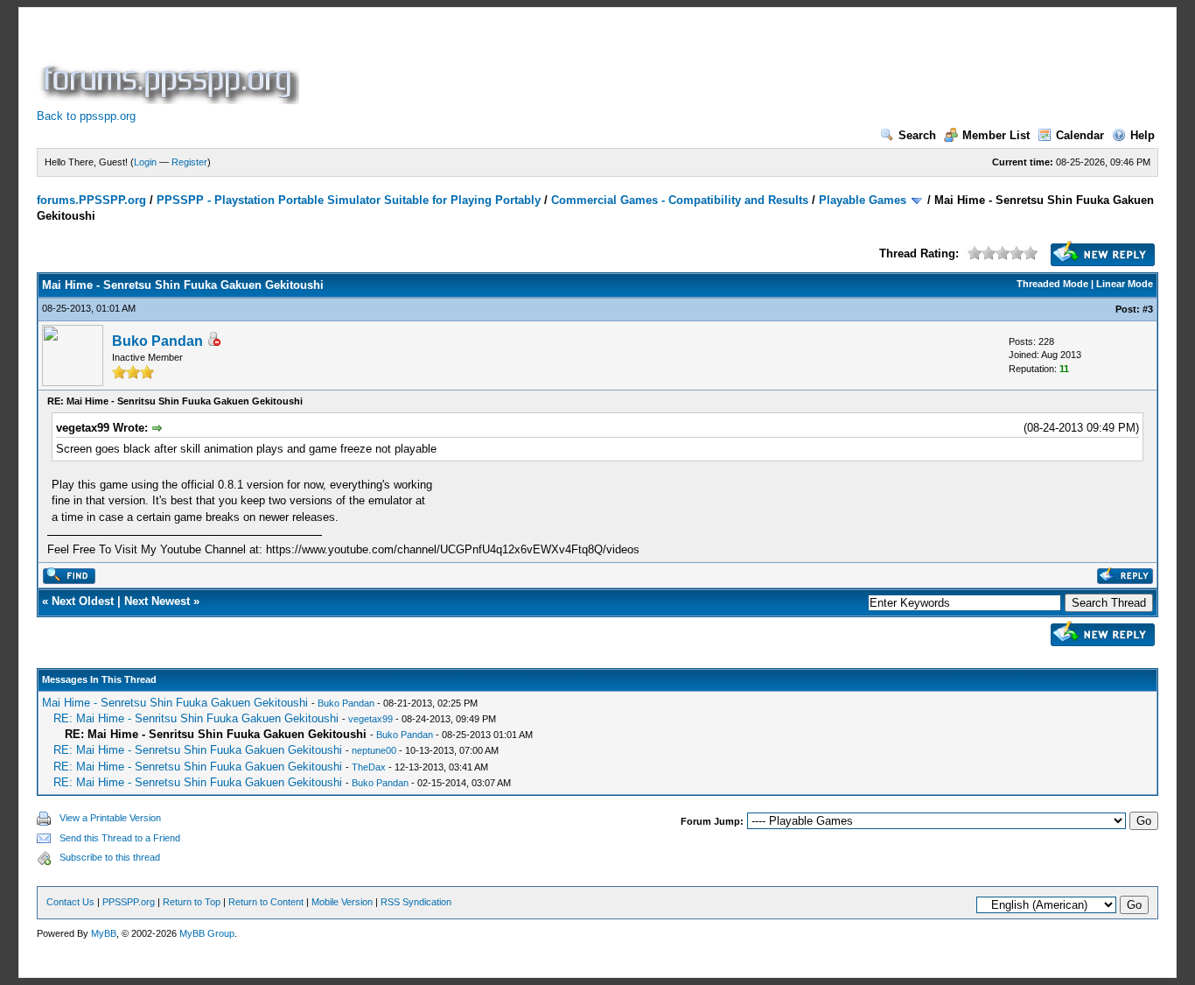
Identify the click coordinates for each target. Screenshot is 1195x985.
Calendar (1080, 135)
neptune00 (374, 750)
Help (1142, 135)
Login (145, 162)
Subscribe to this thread (109, 857)
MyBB (103, 933)
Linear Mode (1124, 283)
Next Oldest (83, 601)
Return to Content (266, 902)
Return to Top (191, 902)
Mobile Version (342, 902)
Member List (996, 135)
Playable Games (862, 200)
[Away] (213, 341)
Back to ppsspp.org (86, 116)
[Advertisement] (621, 64)
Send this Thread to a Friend (119, 838)
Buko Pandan (157, 341)
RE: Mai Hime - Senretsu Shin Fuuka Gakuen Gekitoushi (197, 749)
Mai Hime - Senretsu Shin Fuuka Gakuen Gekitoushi (175, 702)
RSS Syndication (416, 902)
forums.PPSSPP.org (91, 200)
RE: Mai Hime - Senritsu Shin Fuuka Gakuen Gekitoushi (196, 718)
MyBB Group (206, 933)
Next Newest (157, 601)
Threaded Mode (1052, 283)
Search (917, 135)
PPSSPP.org (128, 902)
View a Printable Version (110, 818)
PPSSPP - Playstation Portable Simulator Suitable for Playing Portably (349, 200)
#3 (1148, 309)
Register (189, 162)
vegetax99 (370, 719)
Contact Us (70, 902)
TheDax (369, 767)
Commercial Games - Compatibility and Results (679, 200)
